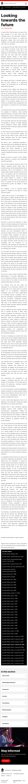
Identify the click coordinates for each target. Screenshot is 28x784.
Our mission (6, 760)
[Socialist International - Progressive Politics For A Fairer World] (8, 3)
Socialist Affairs (7, 551)
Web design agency (17, 780)
